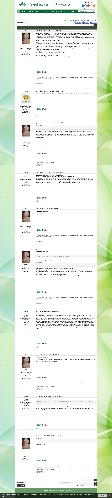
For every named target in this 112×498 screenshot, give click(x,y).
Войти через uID (88, 2)
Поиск (91, 20)
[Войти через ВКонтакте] (83, 5)
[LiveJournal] (44, 72)
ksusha (26, 91)
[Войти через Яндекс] (88, 5)
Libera (26, 396)
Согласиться (102, 495)
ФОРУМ (18, 24)
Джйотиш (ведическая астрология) (28, 24)
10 (60, 435)
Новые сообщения (69, 20)
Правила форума (85, 20)
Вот (37, 42)
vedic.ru (69, 491)
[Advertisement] (41, 17)
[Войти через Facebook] (85, 5)
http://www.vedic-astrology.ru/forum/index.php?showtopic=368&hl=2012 (53, 56)
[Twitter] (39, 72)
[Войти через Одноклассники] (94, 5)
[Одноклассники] (41, 72)
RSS (95, 20)
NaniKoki (26, 172)
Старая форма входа (88, 8)
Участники (77, 20)
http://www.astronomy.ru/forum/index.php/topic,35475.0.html (50, 52)
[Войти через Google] (91, 5)
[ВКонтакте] (37, 72)
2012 (48, 24)
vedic (26, 30)
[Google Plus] (46, 72)
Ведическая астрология (41, 24)
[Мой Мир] (42, 72)
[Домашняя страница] (40, 83)
